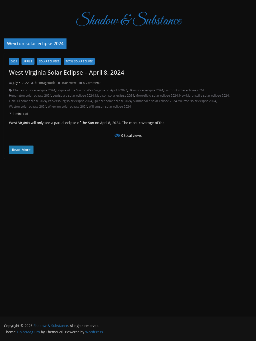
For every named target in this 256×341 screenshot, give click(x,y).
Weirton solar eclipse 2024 (197, 101)
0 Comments (92, 83)
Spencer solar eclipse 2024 (113, 101)
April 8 (28, 61)
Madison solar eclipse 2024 (114, 95)
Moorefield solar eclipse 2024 (157, 95)
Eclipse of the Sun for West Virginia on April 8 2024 (91, 90)
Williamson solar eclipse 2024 (110, 106)
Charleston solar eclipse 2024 (34, 90)
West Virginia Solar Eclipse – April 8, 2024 (66, 72)
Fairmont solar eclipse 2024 (184, 90)
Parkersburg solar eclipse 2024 (70, 101)
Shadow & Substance (128, 21)
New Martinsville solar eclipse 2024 (204, 95)
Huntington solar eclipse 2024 (30, 95)
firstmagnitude (45, 83)
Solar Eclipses (49, 61)
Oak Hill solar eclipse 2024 (27, 101)
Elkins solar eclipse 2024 (146, 90)
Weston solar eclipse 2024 (27, 106)
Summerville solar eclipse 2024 (155, 101)
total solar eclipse (79, 61)
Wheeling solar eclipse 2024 (67, 106)
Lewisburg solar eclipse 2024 (73, 95)
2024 (14, 61)
